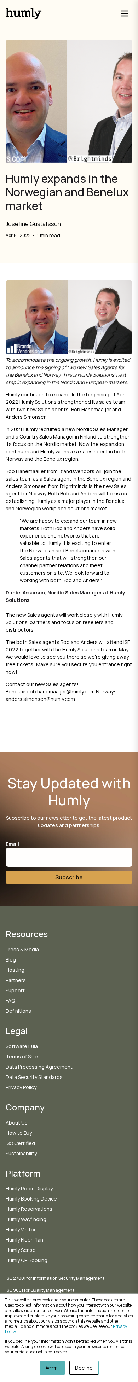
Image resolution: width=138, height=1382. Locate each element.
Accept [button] (52, 1368)
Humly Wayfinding (26, 1219)
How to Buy (19, 1133)
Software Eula (22, 1046)
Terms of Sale (22, 1056)
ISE (126, 642)
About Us (17, 1122)
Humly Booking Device (31, 1198)
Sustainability (21, 1153)
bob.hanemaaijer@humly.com (61, 691)
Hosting (15, 969)
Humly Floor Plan (24, 1239)
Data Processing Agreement (39, 1066)
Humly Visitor (21, 1229)
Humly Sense (21, 1250)
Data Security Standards (34, 1077)
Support (15, 990)
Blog (11, 959)
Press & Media (22, 949)
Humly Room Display (29, 1188)
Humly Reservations (29, 1209)
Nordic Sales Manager (102, 429)
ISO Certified (20, 1143)
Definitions (18, 1011)
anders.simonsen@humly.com (40, 699)
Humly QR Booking (26, 1260)
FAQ (10, 1000)
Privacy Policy (21, 1087)
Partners (16, 980)
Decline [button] (84, 1367)
